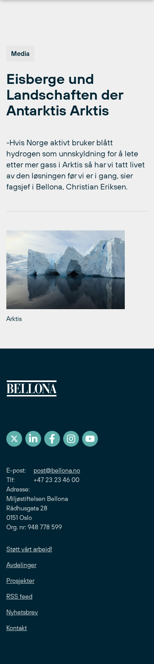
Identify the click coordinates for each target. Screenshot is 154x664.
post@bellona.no (57, 470)
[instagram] (71, 439)
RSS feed (19, 596)
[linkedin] (33, 439)
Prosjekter (20, 580)
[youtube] (90, 439)
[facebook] (52, 439)
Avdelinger (21, 564)
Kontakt (16, 627)
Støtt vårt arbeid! (29, 549)
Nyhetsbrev (22, 612)
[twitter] (14, 439)
